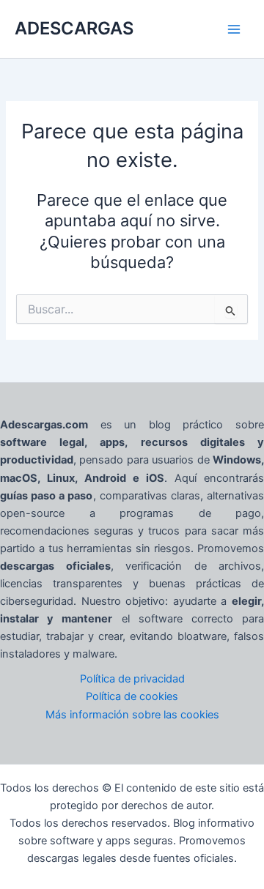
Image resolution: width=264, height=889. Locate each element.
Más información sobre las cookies (132, 714)
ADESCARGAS (74, 28)
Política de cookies (132, 696)
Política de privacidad (132, 678)
